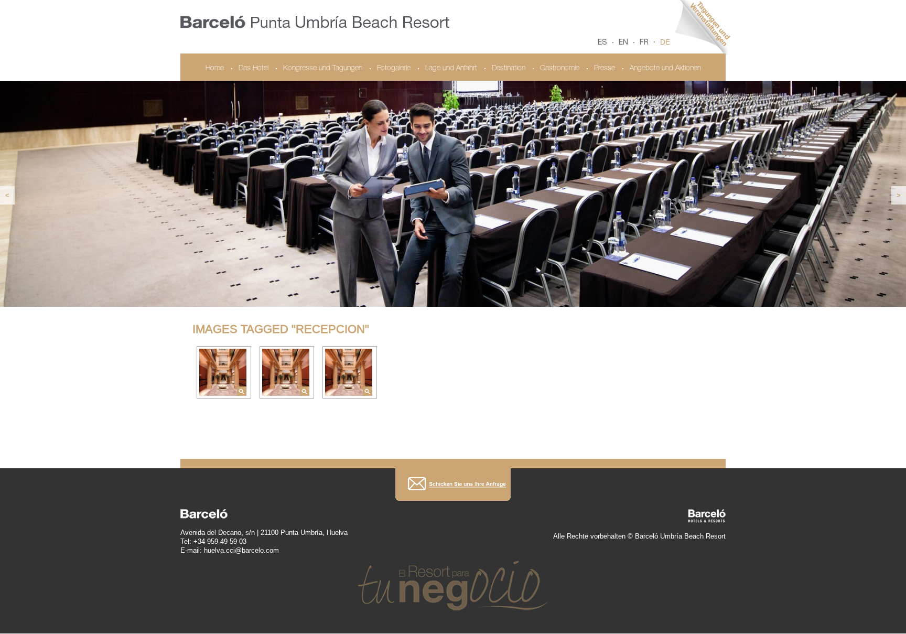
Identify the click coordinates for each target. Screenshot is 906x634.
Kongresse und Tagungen (322, 68)
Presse (604, 68)
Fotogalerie (394, 68)
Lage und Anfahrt (451, 68)
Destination (508, 68)
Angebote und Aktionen (665, 68)
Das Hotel (253, 68)
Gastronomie (559, 68)
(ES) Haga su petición (453, 484)
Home (215, 68)
